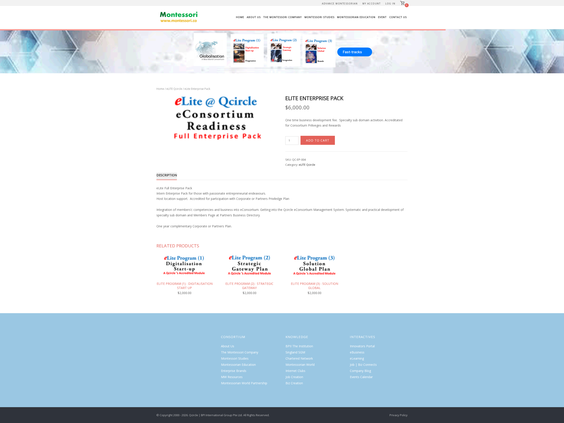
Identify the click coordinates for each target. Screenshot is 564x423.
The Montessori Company (282, 17)
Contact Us (398, 17)
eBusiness (357, 352)
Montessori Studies (319, 17)
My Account (371, 3)
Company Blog (360, 371)
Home (240, 17)
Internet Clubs (295, 371)
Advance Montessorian (340, 3)
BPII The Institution (299, 346)
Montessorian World (300, 364)
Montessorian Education (356, 17)
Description (166, 175)
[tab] (166, 176)
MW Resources (232, 377)
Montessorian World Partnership (244, 383)
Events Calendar (361, 377)
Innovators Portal (362, 346)
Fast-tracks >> (352, 53)
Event (382, 17)
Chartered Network (299, 358)
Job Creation (294, 377)
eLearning (357, 358)
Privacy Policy (399, 415)
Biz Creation (294, 383)
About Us (254, 17)
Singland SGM (295, 352)
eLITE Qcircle (174, 89)
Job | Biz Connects (363, 364)
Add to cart (317, 140)
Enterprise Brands (233, 371)
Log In (390, 3)
